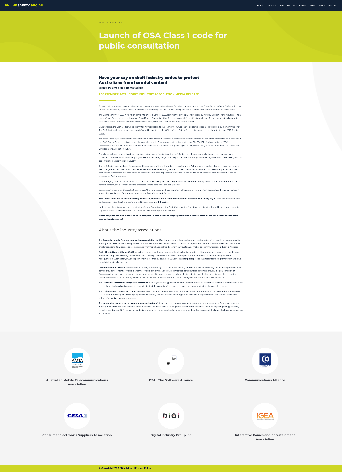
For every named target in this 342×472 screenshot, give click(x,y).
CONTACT (333, 5)
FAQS (312, 5)
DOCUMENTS (299, 5)
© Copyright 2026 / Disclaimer (116, 468)
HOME (260, 5)
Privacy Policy (143, 468)
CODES (270, 5)
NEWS (321, 5)
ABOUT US (285, 5)
